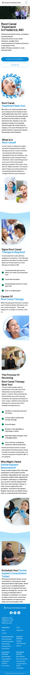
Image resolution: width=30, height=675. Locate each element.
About (3, 630)
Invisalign (18, 641)
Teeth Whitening (21, 643)
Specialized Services (20, 653)
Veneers (18, 646)
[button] (26, 3)
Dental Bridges (6, 656)
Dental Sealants (6, 646)
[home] (11, 2)
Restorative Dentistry (5, 653)
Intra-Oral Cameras (22, 659)
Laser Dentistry (20, 661)
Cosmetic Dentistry (19, 637)
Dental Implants (6, 659)
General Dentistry (7, 636)
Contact (4, 633)
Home (18, 627)
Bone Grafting (20, 656)
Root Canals (5, 665)
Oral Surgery (20, 668)
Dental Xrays (5, 648)
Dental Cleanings (7, 639)
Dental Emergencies (8, 641)
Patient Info (19, 630)
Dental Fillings (6, 644)
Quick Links (5, 627)
